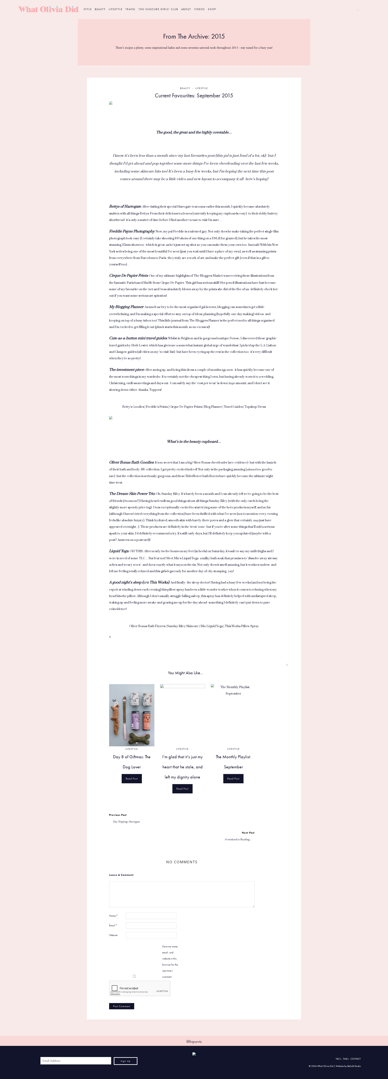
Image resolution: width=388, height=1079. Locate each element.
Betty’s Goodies (133, 407)
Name (113, 915)
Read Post (132, 778)
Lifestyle (115, 9)
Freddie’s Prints (157, 407)
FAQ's (346, 1058)
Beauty (100, 9)
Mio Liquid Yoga (211, 626)
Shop (212, 9)
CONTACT (355, 1058)
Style (88, 9)
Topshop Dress (255, 407)
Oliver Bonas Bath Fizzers (147, 626)
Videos (199, 9)
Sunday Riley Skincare (183, 626)
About (186, 9)
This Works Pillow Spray (242, 626)
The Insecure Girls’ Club (158, 9)
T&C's (338, 1058)
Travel (130, 9)
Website (113, 935)
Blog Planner (213, 407)
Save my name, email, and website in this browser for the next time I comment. (170, 961)
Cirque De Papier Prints (186, 407)
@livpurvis (194, 1041)
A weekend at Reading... (238, 839)
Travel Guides (233, 407)
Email (113, 925)
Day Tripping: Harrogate (126, 821)
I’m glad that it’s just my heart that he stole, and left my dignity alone (182, 767)
